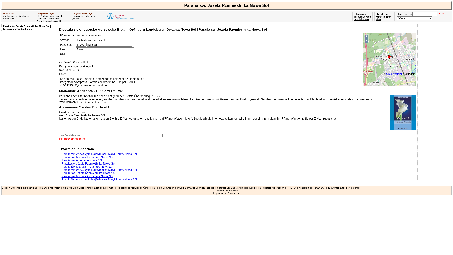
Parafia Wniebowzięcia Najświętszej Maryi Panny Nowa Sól (99, 153)
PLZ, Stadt (66, 44)
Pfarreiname (67, 35)
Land (63, 49)
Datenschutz (235, 193)
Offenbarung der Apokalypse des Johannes (362, 17)
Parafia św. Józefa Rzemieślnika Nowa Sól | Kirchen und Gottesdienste (27, 27)
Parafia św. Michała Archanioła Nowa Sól (87, 157)
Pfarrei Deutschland (227, 190)
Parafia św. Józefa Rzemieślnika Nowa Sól (88, 163)
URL (63, 53)
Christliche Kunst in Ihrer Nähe (383, 17)
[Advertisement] (29, 55)
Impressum (219, 193)
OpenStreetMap (394, 74)
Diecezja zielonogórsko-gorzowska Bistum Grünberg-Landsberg (111, 29)
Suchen (442, 13)
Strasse (65, 40)
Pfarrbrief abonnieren (72, 138)
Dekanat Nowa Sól (181, 29)
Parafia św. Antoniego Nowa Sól (82, 160)
